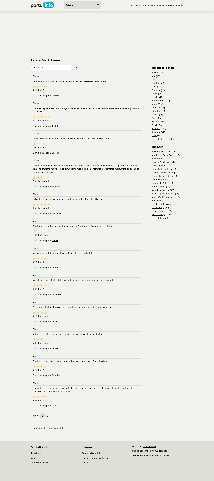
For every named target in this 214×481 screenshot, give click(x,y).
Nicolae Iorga (158, 214)
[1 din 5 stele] (34, 87)
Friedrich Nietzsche (161, 172)
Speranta (156, 132)
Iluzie (54, 321)
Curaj (154, 86)
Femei (155, 93)
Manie (55, 240)
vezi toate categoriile (164, 138)
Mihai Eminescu (159, 211)
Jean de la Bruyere (160, 190)
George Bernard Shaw (162, 176)
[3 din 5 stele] (42, 87)
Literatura (156, 111)
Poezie (155, 125)
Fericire (155, 97)
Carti (154, 79)
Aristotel (156, 158)
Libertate (156, 107)
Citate (61, 428)
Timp (154, 135)
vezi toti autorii (161, 217)
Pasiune (155, 121)
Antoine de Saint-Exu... (163, 155)
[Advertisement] (107, 33)
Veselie (55, 95)
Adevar (155, 72)
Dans (54, 405)
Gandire (56, 375)
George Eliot (158, 179)
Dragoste (156, 90)
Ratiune (56, 186)
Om (153, 118)
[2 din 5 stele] (38, 87)
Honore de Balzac (160, 183)
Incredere (56, 294)
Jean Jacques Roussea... (163, 193)
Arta (153, 76)
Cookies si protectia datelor (95, 457)
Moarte (155, 114)
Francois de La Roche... (163, 169)
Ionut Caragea (159, 186)
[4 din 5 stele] (45, 87)
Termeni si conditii (91, 453)
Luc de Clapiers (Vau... (162, 204)
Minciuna (56, 213)
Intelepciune (158, 100)
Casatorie (156, 83)
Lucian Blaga (158, 207)
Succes (55, 152)
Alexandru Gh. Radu (161, 151)
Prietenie (156, 128)
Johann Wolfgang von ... (163, 197)
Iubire (55, 267)
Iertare (55, 348)
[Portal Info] (42, 5)
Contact (85, 462)
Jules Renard (158, 200)
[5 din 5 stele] (49, 87)
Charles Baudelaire (161, 162)
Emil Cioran (157, 165)
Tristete (55, 125)
